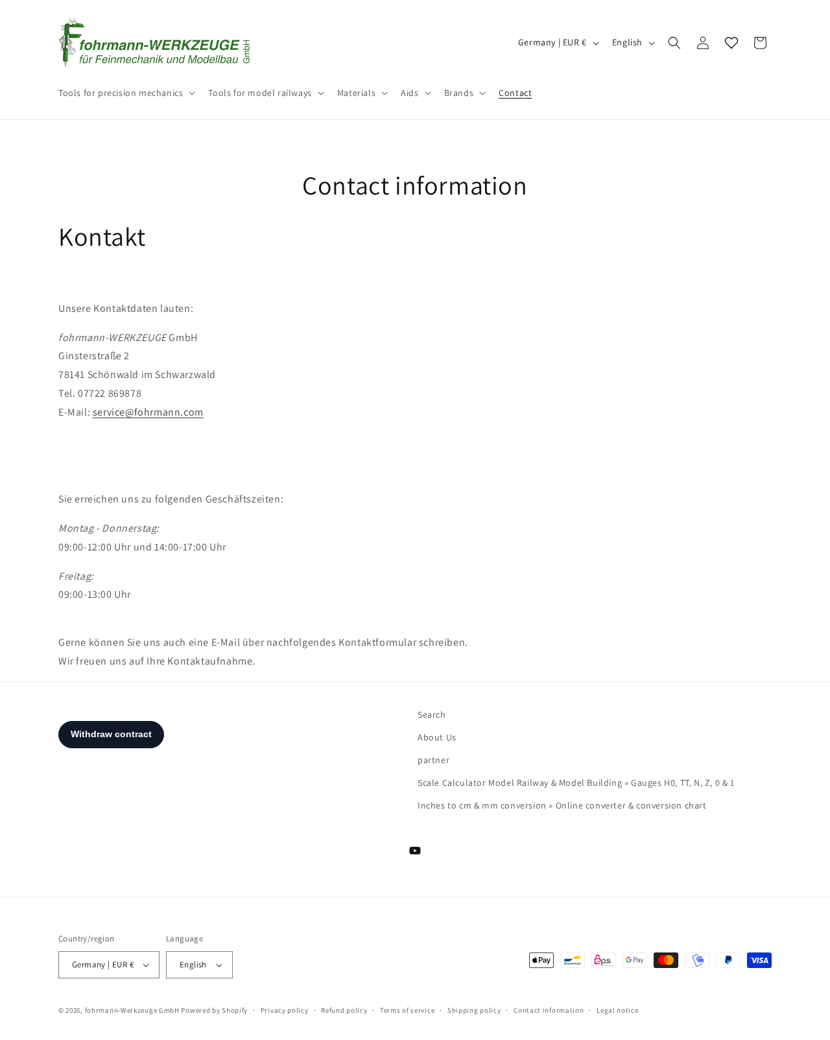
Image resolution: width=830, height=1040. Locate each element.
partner (433, 760)
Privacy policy (285, 1010)
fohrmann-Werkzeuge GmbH (132, 1010)
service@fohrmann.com (148, 412)
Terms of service (407, 1010)
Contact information (549, 1010)
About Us (437, 737)
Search (432, 714)
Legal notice (617, 1010)
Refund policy (344, 1010)
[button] (125, 92)
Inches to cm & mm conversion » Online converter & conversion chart (562, 805)
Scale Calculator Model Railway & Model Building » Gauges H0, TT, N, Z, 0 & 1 (576, 782)
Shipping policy (474, 1010)
